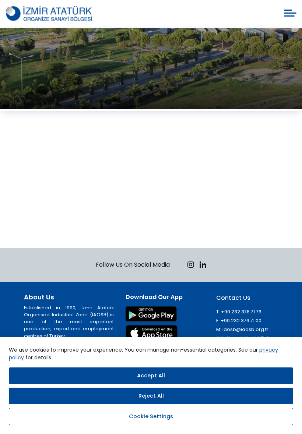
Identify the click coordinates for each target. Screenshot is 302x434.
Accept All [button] (151, 375)
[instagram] (190, 266)
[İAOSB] (49, 14)
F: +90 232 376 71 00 (238, 320)
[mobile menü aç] (290, 13)
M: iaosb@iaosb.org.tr (242, 329)
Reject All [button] (151, 395)
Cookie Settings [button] (151, 416)
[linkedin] (203, 266)
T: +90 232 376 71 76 (238, 312)
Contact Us (233, 298)
